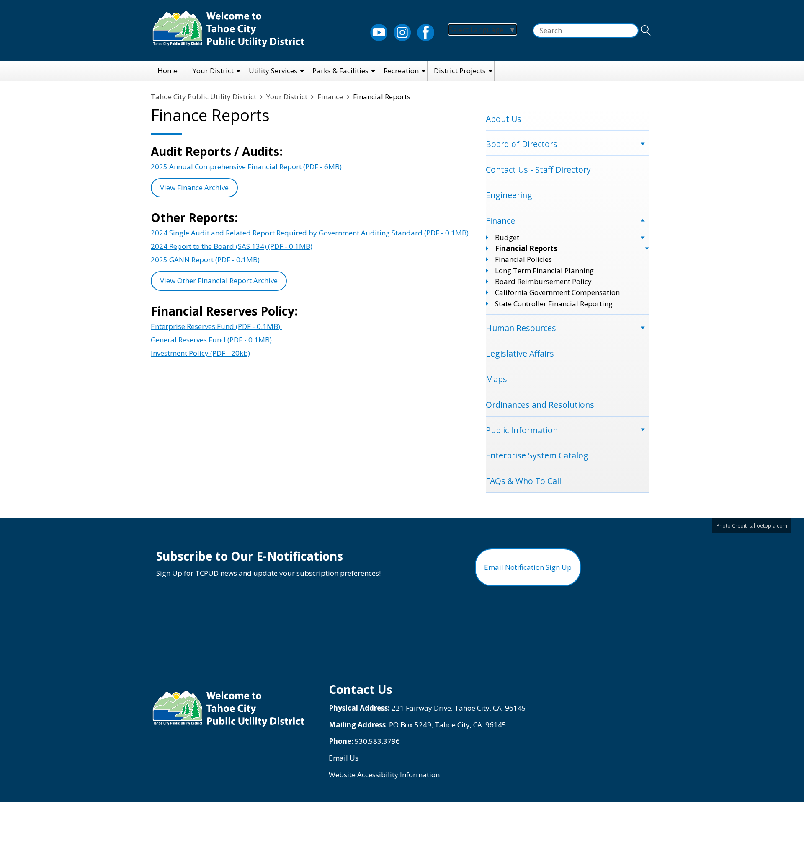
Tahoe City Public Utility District (203, 96)
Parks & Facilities (340, 70)
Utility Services (273, 70)
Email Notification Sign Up (528, 567)
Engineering (509, 195)
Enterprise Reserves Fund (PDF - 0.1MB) (216, 326)
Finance (330, 96)
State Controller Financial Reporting (554, 303)
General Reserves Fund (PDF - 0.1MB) (211, 339)
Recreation (401, 70)
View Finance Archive (194, 187)
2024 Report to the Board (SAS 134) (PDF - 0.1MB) (231, 246)
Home (167, 70)
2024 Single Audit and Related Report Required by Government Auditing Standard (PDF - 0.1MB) (310, 233)
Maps (496, 379)
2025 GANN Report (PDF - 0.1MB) (205, 259)
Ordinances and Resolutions (540, 404)
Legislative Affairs (520, 353)
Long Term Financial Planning (544, 270)
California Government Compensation (557, 292)
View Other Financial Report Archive (219, 280)
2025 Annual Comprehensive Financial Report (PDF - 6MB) (246, 166)
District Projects (460, 70)
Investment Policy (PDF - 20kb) (200, 353)
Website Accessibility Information (384, 774)
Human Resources (521, 328)
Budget (507, 237)
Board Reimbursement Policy (543, 281)
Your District (213, 70)
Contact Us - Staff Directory (538, 169)
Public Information (522, 430)
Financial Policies (523, 259)
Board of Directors (521, 144)
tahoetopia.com (768, 525)
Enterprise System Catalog (537, 455)
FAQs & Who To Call (523, 480)
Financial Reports (526, 248)
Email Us (343, 758)
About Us (503, 118)
